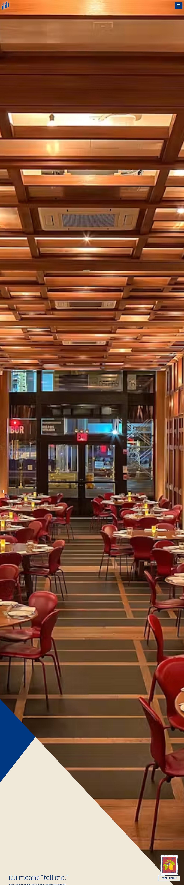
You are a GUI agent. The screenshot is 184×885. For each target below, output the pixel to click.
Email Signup (169, 878)
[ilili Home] (5, 5)
